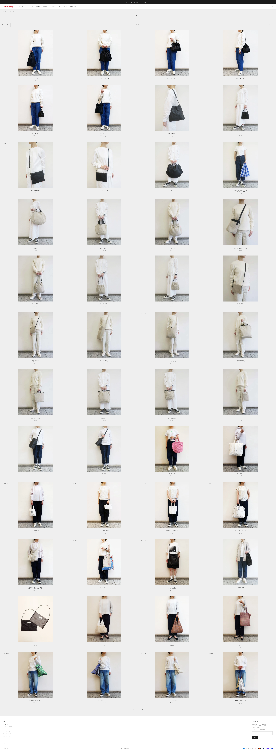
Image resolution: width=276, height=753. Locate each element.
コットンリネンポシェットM (240, 304)
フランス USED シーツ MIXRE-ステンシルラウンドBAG (172, 531)
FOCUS (45, 6)
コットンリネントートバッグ (103, 417)
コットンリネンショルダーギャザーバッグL (35, 304)
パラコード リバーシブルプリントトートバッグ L (240, 701)
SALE (65, 6)
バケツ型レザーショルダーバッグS (104, 474)
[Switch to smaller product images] (5, 25)
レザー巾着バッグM (240, 78)
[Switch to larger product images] (2, 25)
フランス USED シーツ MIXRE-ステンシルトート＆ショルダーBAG (240, 531)
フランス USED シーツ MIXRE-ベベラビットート (104, 531)
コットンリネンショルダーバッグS (172, 361)
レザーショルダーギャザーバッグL (104, 134)
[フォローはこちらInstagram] (4, 743)
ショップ (9, 11)
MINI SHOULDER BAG (35, 643)
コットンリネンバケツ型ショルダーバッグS (240, 247)
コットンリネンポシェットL (35, 361)
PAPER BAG (172, 473)
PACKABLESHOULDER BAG (172, 588)
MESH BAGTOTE (240, 644)
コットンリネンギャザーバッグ (172, 304)
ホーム (4, 11)
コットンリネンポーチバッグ (240, 417)
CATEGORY (52, 6)
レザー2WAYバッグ (172, 190)
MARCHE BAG (240, 587)
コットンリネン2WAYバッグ (35, 247)
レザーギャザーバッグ (241, 133)
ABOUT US (20, 6)
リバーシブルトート (103, 587)
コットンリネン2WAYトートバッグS (35, 417)
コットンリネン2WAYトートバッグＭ (240, 361)
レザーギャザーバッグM (103, 78)
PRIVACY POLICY (7, 729)
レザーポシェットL (35, 190)
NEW (32, 6)
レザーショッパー (35, 78)
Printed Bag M (240, 473)
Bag (13, 11)
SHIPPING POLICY (7, 731)
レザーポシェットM (103, 190)
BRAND (59, 6)
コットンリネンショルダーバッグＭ (103, 361)
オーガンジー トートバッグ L (35, 700)
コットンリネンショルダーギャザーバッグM (103, 304)
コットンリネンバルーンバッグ (103, 247)
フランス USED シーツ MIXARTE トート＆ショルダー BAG (35, 588)
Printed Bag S (35, 530)
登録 (255, 737)
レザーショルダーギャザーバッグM (172, 134)
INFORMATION (73, 6)
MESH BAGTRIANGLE (103, 644)
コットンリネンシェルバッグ (172, 247)
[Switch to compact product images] (7, 25)
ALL (27, 6)
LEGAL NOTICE (6, 736)
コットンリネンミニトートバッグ (172, 417)
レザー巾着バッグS (35, 133)
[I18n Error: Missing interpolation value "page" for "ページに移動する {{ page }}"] (142, 709)
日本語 (4, 748)
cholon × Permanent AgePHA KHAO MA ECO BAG (240, 191)
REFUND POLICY (7, 733)
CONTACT (5, 724)
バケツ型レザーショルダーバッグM (35, 474)
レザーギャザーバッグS (172, 78)
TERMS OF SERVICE (8, 726)
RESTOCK (38, 6)
